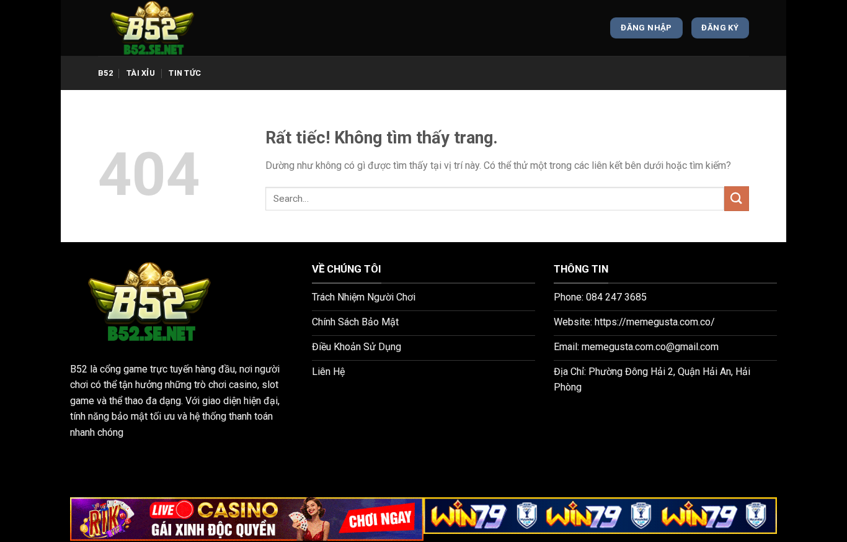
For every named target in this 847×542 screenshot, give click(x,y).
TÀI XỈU (140, 73)
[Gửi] (736, 198)
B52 (105, 73)
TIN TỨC (185, 73)
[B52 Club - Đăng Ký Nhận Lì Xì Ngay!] (160, 28)
